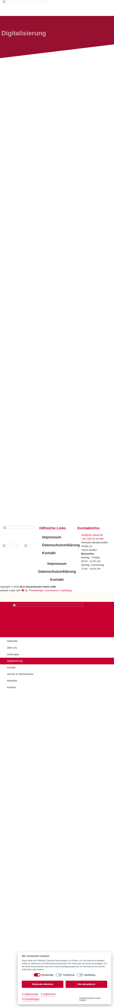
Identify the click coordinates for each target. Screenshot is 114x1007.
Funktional (68, 975)
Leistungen (13, 654)
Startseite (12, 641)
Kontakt (49, 553)
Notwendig (47, 975)
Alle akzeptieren (86, 984)
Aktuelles (12, 680)
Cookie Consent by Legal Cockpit (89, 999)
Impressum (51, 537)
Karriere (11, 687)
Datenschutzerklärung (58, 545)
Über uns (12, 647)
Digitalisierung (15, 661)
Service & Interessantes (20, 674)
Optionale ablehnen (42, 984)
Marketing (89, 975)
